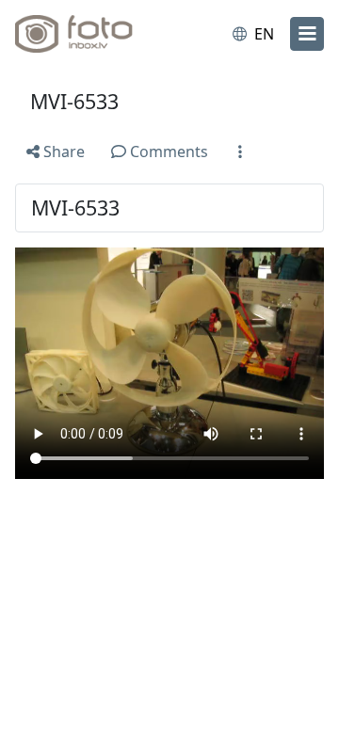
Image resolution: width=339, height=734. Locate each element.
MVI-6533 (74, 101)
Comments (167, 151)
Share (62, 151)
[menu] (307, 34)
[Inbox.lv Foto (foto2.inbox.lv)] (92, 34)
